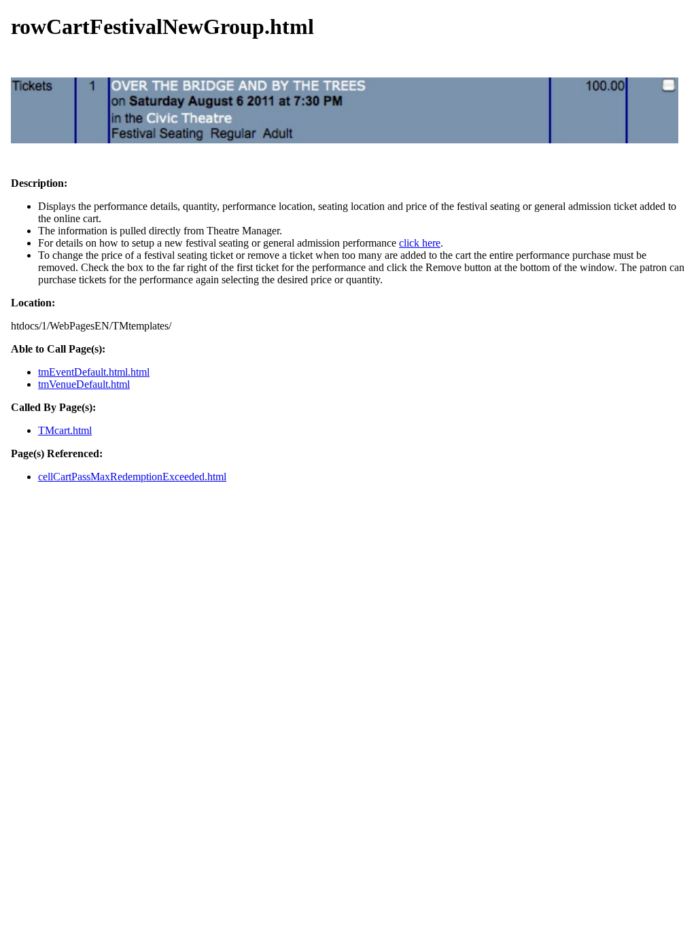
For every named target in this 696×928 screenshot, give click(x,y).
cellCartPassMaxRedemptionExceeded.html (132, 476)
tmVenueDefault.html (84, 384)
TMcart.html (65, 430)
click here (419, 243)
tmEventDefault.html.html (94, 372)
